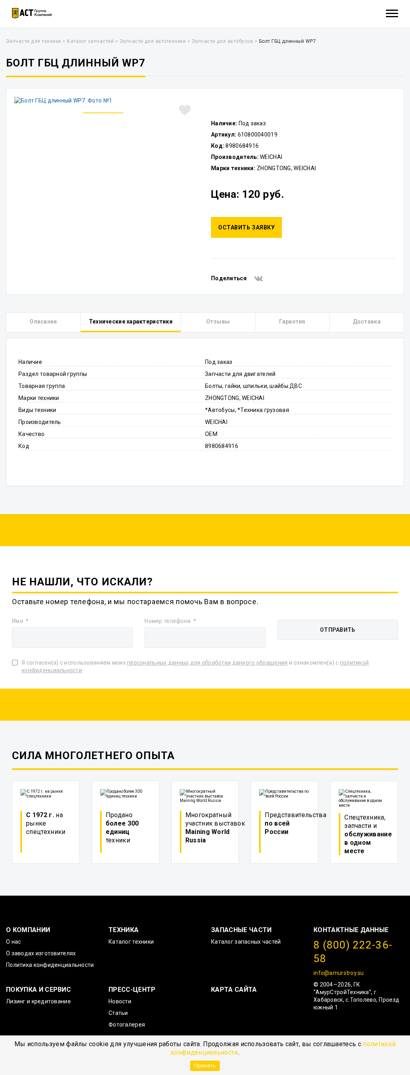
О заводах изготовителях (41, 953)
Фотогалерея (127, 1024)
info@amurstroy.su (339, 973)
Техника (124, 930)
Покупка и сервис (38, 989)
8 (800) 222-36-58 (353, 951)
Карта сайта (234, 989)
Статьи (118, 1013)
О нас (13, 941)
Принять (205, 1065)
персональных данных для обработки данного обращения (207, 662)
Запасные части (241, 930)
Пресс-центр (132, 989)
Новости (120, 1001)
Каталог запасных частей (246, 941)
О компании (28, 930)
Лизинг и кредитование (38, 1001)
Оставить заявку (246, 227)
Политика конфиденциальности (50, 965)
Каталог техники (131, 941)
